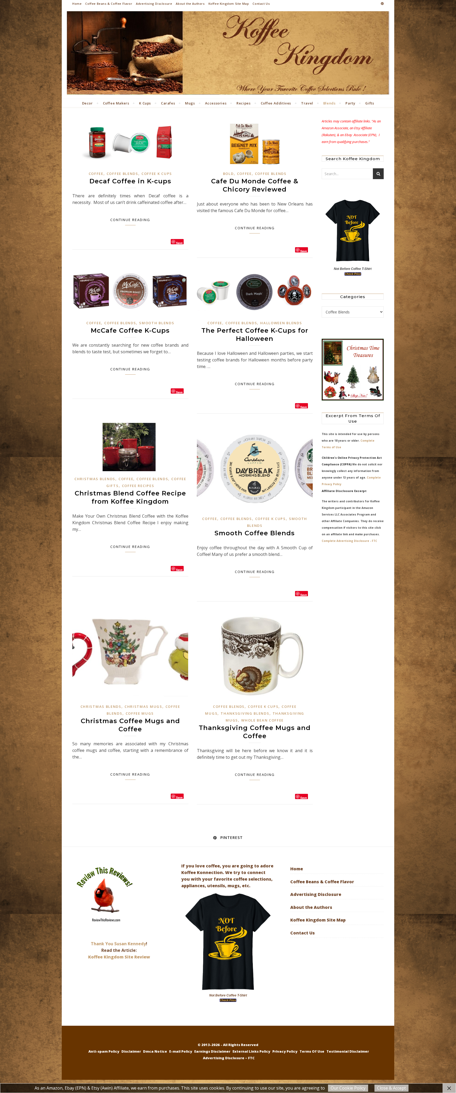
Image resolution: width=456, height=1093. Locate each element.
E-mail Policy (180, 1051)
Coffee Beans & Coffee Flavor (108, 4)
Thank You (102, 944)
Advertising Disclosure (154, 4)
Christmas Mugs (143, 706)
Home (77, 4)
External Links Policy (251, 1051)
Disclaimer (131, 1051)
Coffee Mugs (140, 713)
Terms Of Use (312, 1051)
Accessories (216, 103)
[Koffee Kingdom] (228, 53)
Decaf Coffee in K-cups (130, 181)
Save (179, 242)
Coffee (96, 173)
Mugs (190, 103)
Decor (87, 103)
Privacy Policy (284, 1051)
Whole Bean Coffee (262, 720)
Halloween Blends (281, 323)
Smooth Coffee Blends (255, 533)
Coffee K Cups (156, 173)
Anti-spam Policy (103, 1051)
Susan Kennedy (130, 944)
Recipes (243, 103)
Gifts (369, 103)
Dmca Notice (155, 1051)
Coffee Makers (116, 103)
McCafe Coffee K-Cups (130, 330)
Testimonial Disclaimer (347, 1051)
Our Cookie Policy (348, 1088)
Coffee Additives (276, 103)
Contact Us (261, 4)
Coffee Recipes (138, 485)
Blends (329, 103)
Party (350, 103)
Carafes (168, 103)
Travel (307, 103)
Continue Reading (130, 219)
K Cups (145, 103)
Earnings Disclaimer (212, 1051)
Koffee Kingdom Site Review (119, 957)
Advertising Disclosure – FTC (229, 1058)
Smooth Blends (156, 323)
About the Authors (190, 4)
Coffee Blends (122, 173)
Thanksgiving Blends (245, 713)
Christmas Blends (94, 478)
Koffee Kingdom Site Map (228, 4)
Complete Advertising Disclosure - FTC (349, 541)
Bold (228, 173)
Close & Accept (391, 1088)
